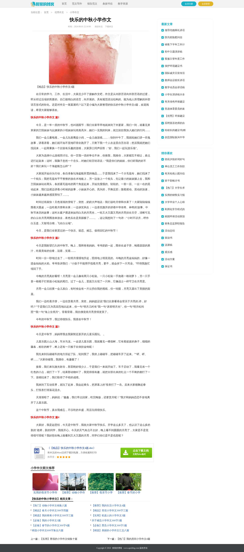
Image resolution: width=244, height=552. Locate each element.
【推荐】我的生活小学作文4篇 (108, 505)
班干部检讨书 (172, 180)
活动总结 (170, 230)
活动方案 (170, 259)
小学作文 (74, 12)
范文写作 (77, 3)
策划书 (168, 237)
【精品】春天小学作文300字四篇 (50, 510)
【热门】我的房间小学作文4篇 (133, 539)
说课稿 (168, 245)
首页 (64, 3)
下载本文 (109, 26)
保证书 (168, 266)
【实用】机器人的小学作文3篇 (108, 515)
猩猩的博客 (117, 548)
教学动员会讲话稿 (175, 87)
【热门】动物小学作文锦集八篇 (49, 505)
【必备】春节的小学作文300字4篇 (51, 525)
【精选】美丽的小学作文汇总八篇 (110, 530)
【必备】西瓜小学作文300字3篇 (109, 525)
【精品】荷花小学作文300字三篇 (110, 510)
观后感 (168, 252)
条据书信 (108, 3)
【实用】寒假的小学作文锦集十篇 (58, 539)
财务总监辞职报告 (175, 223)
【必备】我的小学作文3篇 (46, 520)
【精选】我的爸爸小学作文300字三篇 (52, 515)
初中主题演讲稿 (173, 51)
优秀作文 (59, 12)
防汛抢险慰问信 (173, 37)
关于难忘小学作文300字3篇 (107, 520)
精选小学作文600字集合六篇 (47, 530)
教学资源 (123, 3)
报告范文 (92, 3)
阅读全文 (99, 26)
